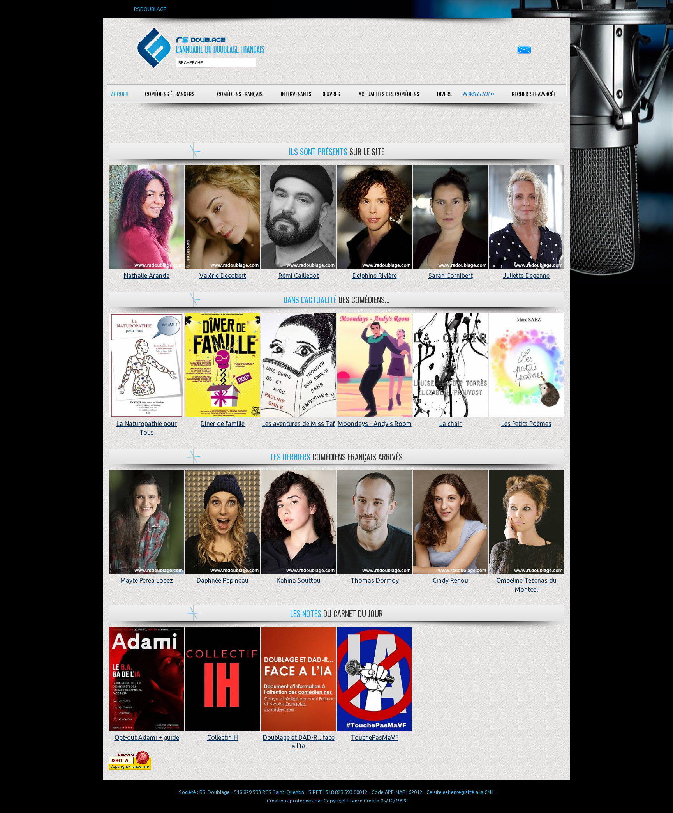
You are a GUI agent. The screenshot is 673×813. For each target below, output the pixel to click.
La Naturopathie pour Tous (146, 428)
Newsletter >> (478, 94)
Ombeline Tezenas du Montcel (526, 584)
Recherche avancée (534, 94)
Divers (444, 94)
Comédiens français (240, 94)
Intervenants (296, 94)
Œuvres (331, 94)
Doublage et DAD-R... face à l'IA (299, 741)
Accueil (120, 94)
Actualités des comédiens (389, 94)
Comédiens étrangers (169, 94)
